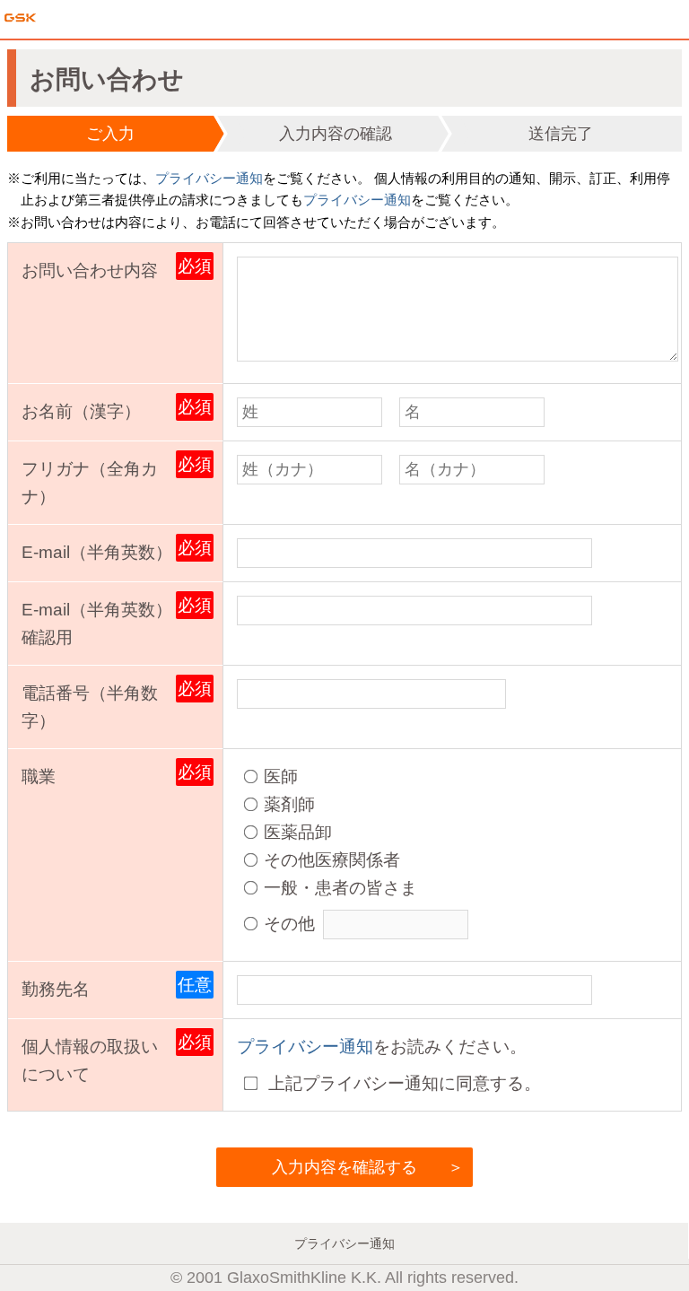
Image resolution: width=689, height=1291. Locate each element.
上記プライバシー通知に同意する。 (402, 1083)
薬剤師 (289, 804)
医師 (281, 776)
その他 (289, 923)
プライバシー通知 (209, 178)
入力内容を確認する (344, 1167)
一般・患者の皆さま (340, 887)
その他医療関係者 (332, 859)
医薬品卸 (298, 832)
